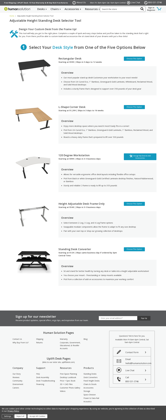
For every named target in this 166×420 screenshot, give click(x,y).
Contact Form (132, 352)
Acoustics (88, 401)
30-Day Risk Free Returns (57, 3)
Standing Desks (90, 374)
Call (132, 379)
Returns (39, 342)
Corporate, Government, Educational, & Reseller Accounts (70, 345)
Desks (41, 9)
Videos (62, 391)
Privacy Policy (13, 411)
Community (17, 380)
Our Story (17, 374)
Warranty (64, 339)
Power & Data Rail (91, 398)
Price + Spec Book (67, 380)
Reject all (20, 416)
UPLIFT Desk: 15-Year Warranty (31, 3)
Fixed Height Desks (92, 380)
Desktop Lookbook (68, 377)
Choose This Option (134, 59)
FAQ (38, 374)
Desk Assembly (42, 377)
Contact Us (17, 339)
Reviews (16, 377)
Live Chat (135, 2)
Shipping (39, 339)
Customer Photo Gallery (70, 387)
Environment (18, 384)
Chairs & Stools (90, 384)
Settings (7, 416)
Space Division (90, 394)
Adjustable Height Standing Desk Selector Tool (35, 16)
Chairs (55, 9)
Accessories (72, 9)
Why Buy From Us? (21, 342)
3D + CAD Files (66, 384)
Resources (91, 9)
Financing (40, 384)
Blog (85, 339)
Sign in (151, 7)
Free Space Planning (68, 374)
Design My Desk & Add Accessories (142, 157)
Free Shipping (10, 3)
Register (151, 10)
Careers (16, 387)
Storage (87, 391)
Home (12, 16)
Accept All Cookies (37, 416)
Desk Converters (91, 377)
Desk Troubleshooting (45, 380)
